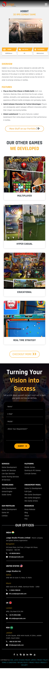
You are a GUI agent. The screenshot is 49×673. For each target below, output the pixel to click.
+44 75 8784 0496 (14, 615)
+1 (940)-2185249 (14, 590)
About (26, 515)
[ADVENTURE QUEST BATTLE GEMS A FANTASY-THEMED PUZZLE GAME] (24, 174)
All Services (6, 480)
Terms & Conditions (9, 662)
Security (24, 665)
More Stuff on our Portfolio (22, 128)
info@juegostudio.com (16, 557)
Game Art (5, 512)
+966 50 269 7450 (14, 642)
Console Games (30, 473)
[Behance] (31, 654)
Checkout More (22, 354)
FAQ (25, 519)
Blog (26, 512)
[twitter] (17, 654)
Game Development (9, 467)
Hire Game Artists (31, 501)
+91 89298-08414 (14, 553)
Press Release (29, 509)
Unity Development (9, 488)
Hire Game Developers (32, 494)
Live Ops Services (8, 473)
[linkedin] (27, 654)
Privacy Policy (42, 660)
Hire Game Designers (32, 498)
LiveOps (5, 515)
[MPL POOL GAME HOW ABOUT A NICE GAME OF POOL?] (24, 319)
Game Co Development (33, 488)
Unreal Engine (7, 491)
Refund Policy (23, 662)
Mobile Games (29, 467)
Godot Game (6, 494)
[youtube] (24, 654)
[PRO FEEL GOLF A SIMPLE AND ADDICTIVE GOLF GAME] (24, 222)
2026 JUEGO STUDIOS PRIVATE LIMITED (23, 660)
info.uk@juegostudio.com (17, 618)
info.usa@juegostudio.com (17, 594)
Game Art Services (9, 470)
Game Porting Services (10, 476)
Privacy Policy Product (38, 662)
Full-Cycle (28, 491)
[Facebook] (14, 654)
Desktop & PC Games (32, 470)
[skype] (21, 654)
